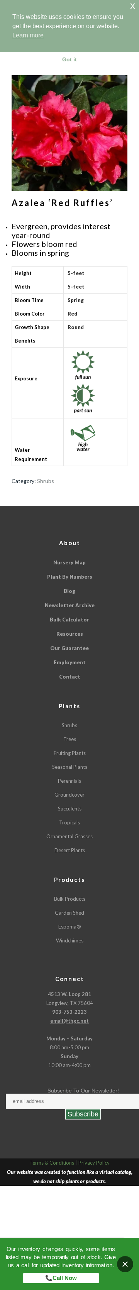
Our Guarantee (69, 648)
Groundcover (69, 795)
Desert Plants (69, 850)
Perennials (69, 781)
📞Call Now (61, 1278)
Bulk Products (69, 899)
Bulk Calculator (69, 619)
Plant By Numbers (69, 577)
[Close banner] (125, 1264)
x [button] (132, 5)
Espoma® (69, 927)
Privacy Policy (94, 1163)
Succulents (69, 808)
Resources (69, 634)
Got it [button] (69, 59)
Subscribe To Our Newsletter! (83, 1090)
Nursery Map (69, 562)
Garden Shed (69, 913)
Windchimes (69, 940)
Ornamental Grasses (69, 836)
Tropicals (69, 822)
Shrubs (45, 481)
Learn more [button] (28, 35)
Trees (69, 739)
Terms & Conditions (51, 1163)
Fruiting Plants (70, 753)
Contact (69, 677)
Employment (70, 662)
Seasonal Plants (69, 767)
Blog (69, 591)
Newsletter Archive (70, 605)
